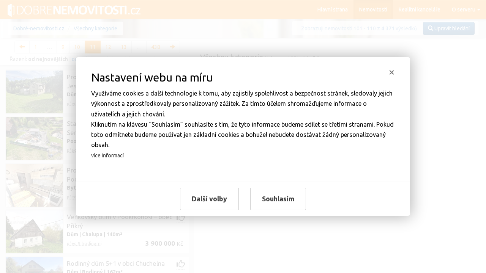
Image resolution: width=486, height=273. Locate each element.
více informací (107, 155)
